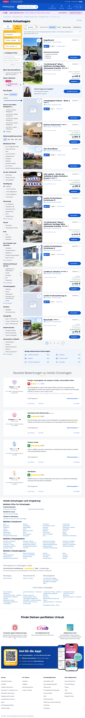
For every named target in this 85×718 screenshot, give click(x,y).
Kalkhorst (5, 530)
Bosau (64, 532)
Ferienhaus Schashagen (10, 509)
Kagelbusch (49, 40)
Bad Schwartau (27, 534)
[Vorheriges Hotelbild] (25, 49)
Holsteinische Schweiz (49, 541)
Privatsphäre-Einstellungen (51, 690)
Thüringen (46, 556)
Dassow (25, 524)
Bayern (5, 553)
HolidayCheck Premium (8, 699)
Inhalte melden (5, 708)
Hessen (25, 558)
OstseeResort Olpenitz (9, 546)
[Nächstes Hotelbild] (40, 49)
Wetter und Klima (28, 578)
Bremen (65, 558)
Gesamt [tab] (6, 94)
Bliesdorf (45, 530)
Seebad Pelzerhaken (68, 546)
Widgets (24, 684)
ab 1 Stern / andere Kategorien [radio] (11, 128)
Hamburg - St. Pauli (8, 544)
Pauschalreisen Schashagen (51, 580)
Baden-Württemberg (28, 553)
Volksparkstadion (47, 546)
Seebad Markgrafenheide (50, 544)
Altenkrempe (66, 525)
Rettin (24, 529)
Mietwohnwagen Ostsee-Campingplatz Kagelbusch (30, 597)
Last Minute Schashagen (50, 578)
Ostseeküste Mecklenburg (50, 548)
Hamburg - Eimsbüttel (9, 541)
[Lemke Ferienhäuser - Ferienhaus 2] (32, 255)
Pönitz (24, 532)
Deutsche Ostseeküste (49, 543)
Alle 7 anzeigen (7, 260)
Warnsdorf (6, 525)
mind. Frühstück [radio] (11, 189)
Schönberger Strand (68, 543)
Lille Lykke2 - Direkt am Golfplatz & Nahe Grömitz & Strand (56, 176)
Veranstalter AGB (48, 681)
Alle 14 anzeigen (7, 219)
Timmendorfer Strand (49, 525)
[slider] (21, 100)
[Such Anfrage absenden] (36, 7)
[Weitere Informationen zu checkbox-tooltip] (20, 72)
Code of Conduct (27, 690)
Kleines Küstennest (52, 125)
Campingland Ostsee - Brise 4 (57, 101)
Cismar (5, 529)
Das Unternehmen (70, 681)
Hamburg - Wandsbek (69, 541)
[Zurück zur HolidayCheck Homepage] (8, 7)
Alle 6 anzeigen (7, 282)
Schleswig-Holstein (8, 555)
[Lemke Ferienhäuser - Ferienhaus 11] (32, 207)
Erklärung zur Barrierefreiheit (52, 702)
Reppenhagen (27, 527)
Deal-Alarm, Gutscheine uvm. (9, 690)
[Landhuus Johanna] (32, 280)
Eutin (44, 535)
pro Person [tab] (13, 94)
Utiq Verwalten (47, 693)
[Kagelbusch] (32, 49)
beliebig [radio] (8, 131)
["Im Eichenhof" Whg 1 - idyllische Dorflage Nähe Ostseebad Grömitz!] (32, 73)
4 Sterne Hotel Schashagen (10, 514)
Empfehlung (77, 27)
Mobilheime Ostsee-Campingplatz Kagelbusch (10, 601)
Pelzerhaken (66, 529)
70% (9, 139)
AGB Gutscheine (48, 699)
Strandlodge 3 (7, 603)
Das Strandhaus (51, 149)
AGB (44, 696)
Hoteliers (25, 681)
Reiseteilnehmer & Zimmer (12, 43)
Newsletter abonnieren (7, 693)
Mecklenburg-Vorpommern (10, 558)
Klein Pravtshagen (48, 534)
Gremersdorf (46, 532)
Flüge (44, 583)
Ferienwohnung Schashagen (36, 509)
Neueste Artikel (69, 696)
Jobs (66, 690)
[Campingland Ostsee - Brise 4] (32, 109)
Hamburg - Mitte (7, 548)
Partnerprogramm (27, 687)
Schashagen (26, 525)
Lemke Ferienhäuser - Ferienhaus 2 (53, 247)
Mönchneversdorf (28, 530)
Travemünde (66, 524)
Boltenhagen (6, 532)
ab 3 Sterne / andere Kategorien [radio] (12, 119)
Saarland (65, 555)
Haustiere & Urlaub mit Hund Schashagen (15, 518)
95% (20, 139)
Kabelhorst (6, 527)
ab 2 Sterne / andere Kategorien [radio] (12, 123)
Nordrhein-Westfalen (29, 555)
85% (12, 139)
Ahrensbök (26, 535)
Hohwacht (45, 529)
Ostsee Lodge (27, 603)
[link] (52, 7)
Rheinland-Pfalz (27, 556)
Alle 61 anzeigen (7, 354)
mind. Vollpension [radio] (11, 194)
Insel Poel (25, 548)
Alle (5, 139)
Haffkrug (65, 534)
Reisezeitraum (8, 38)
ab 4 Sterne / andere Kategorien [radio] (12, 115)
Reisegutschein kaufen (7, 696)
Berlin (64, 553)
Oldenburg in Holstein (69, 527)
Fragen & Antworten (7, 687)
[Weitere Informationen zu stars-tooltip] (11, 106)
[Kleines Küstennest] (32, 133)
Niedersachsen (7, 556)
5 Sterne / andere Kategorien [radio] (11, 110)
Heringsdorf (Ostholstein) (10, 535)
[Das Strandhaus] (32, 157)
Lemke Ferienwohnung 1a (55, 296)
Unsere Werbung (70, 684)
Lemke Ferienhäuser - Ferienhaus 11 (53, 199)
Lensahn (65, 530)
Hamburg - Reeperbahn (69, 544)
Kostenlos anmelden (75, 12)
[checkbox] (12, 73)
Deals (5, 1)
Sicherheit (46, 705)
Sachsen (45, 553)
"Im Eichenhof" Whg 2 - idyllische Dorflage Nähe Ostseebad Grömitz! (54, 224)
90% (16, 139)
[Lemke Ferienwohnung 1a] (32, 304)
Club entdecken (63, 12)
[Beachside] (32, 328)
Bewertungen (67, 27)
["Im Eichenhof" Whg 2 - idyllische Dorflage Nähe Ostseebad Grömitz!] (32, 231)
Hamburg (65, 556)
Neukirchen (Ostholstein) (69, 535)
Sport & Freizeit (7, 578)
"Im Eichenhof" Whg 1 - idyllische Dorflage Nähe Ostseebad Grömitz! (54, 66)
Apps (2, 702)
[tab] (8, 27)
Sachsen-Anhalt (47, 558)
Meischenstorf (7, 534)
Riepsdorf (45, 527)
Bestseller (52, 27)
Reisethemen (68, 693)
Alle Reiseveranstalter (7, 705)
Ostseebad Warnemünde (30, 546)
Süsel (4, 524)
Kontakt (67, 1)
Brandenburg (46, 555)
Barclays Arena (7, 543)
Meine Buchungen (6, 681)
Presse (66, 687)
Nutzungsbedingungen (50, 684)
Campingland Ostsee (69, 592)
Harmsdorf (46, 524)
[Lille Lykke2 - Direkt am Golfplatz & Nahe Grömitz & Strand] (32, 183)
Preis (59, 27)
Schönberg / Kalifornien (29, 543)
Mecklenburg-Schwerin (29, 544)
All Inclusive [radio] (9, 197)
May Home (46, 597)
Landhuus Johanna (52, 272)
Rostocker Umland (28, 541)
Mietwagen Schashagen (49, 581)
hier (37, 33)
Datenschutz (47, 687)
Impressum (46, 708)
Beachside (48, 320)
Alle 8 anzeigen (7, 303)
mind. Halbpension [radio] (11, 191)
